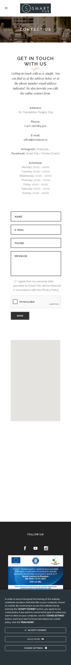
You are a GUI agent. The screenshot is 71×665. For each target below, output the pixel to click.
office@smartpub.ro (35, 139)
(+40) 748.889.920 (35, 126)
